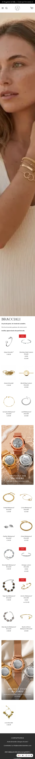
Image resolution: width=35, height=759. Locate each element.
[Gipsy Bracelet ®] (8, 342)
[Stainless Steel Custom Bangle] (26, 342)
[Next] (33, 2)
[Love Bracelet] (8, 712)
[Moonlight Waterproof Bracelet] (8, 554)
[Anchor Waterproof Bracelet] (26, 585)
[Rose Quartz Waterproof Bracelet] (8, 616)
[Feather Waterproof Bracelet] (8, 526)
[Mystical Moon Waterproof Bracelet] (26, 616)
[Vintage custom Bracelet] (26, 554)
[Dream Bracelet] (8, 373)
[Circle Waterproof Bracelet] (26, 497)
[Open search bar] (7, 8)
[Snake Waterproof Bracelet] (8, 497)
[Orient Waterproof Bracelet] (26, 526)
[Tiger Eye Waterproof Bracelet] (8, 585)
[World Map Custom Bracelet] (26, 373)
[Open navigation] (2, 8)
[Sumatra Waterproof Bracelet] (8, 401)
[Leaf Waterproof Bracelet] (26, 401)
